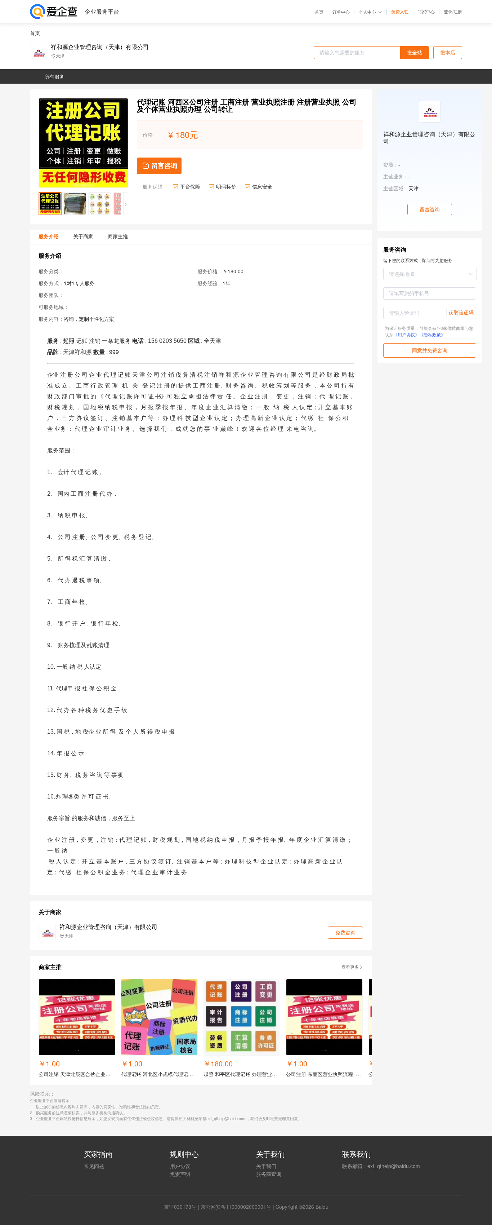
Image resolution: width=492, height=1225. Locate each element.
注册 (457, 11)
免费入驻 (399, 11)
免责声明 (180, 1173)
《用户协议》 (406, 334)
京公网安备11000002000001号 (236, 1206)
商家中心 (426, 11)
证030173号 (182, 1206)
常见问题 (94, 1165)
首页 (319, 12)
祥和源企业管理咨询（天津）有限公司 (100, 47)
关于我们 (266, 1165)
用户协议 (180, 1165)
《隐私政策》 (432, 334)
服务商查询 (268, 1173)
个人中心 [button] (367, 12)
